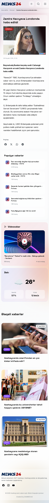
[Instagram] (8, 485)
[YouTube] (13, 485)
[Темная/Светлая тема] (31, 3)
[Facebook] (3, 485)
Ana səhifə (4, 10)
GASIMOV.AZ (28, 497)
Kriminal (12, 10)
